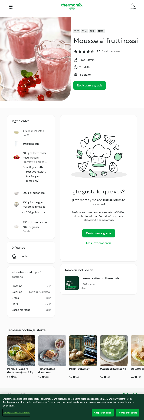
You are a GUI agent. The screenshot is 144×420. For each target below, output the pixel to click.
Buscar (133, 9)
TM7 (76, 31)
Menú (11, 9)
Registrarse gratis (89, 85)
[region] (72, 407)
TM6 (84, 31)
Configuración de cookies (16, 412)
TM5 (92, 31)
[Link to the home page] (72, 6)
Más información (98, 243)
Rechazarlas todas (127, 412)
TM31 (101, 31)
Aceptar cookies (102, 412)
